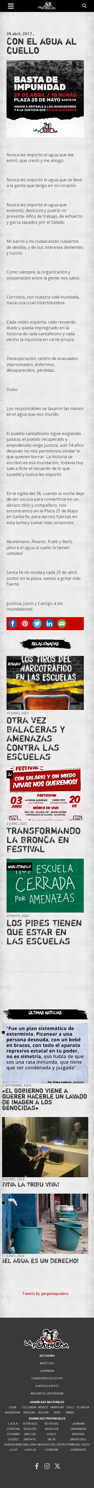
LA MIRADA (47, 1370)
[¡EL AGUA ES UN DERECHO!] (45, 1223)
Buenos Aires (13, 1444)
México (43, 1407)
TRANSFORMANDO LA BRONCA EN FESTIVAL (44, 839)
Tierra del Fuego (78, 1444)
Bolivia (43, 1412)
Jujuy (13, 1449)
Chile (70, 1407)
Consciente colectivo (47, 1378)
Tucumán (13, 1434)
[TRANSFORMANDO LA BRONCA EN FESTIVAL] (45, 793)
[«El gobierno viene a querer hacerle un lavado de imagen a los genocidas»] (45, 1053)
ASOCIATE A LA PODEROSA (47, 1393)
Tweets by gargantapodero (45, 1293)
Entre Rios (30, 1423)
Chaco (51, 1434)
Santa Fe (30, 1439)
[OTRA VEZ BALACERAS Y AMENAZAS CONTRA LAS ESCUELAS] (45, 683)
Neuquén (30, 1429)
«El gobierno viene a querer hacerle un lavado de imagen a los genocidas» (44, 1099)
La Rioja (30, 1449)
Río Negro (51, 1423)
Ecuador (83, 1407)
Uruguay (29, 1412)
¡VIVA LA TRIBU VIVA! (30, 1184)
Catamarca (78, 1429)
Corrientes (78, 1449)
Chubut (13, 1439)
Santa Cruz (78, 1439)
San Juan (29, 1444)
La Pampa (78, 1423)
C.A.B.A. (13, 1423)
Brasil (70, 1412)
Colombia (29, 1407)
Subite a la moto (47, 1386)
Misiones (78, 1434)
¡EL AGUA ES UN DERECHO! (40, 1260)
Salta (51, 1439)
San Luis (30, 1434)
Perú (57, 1412)
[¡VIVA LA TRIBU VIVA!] (45, 1147)
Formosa (51, 1449)
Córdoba (13, 1429)
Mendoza (51, 1429)
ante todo (47, 1363)
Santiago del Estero (51, 1444)
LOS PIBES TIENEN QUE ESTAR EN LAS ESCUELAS (44, 931)
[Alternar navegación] (11, 6)
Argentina (12, 1412)
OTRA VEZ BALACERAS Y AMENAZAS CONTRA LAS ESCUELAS (36, 738)
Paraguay (57, 1407)
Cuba (12, 1407)
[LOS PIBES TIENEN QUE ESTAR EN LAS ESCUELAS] (45, 885)
